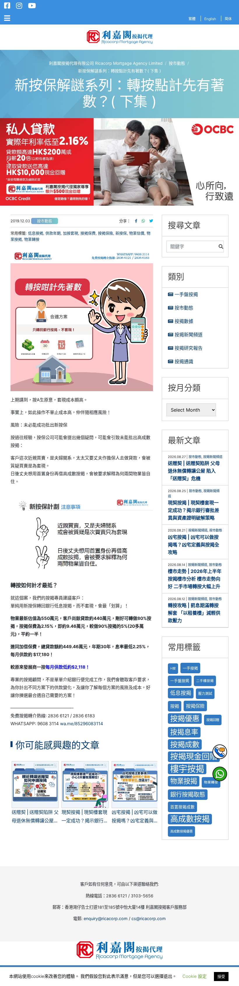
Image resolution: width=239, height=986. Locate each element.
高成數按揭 (190, 819)
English (210, 19)
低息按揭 (35, 233)
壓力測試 (205, 693)
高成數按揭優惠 (181, 831)
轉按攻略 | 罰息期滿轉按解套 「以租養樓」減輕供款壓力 (194, 612)
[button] (119, 162)
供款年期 (53, 233)
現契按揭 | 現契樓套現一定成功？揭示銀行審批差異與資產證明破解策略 (193, 510)
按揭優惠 (184, 718)
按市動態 (44, 221)
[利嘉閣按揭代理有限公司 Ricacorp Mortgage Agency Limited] (119, 37)
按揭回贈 (212, 720)
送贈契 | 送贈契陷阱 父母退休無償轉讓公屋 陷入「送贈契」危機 (194, 470)
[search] (191, 246)
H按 (173, 668)
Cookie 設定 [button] (194, 976)
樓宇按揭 (187, 769)
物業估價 (136, 233)
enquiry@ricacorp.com (106, 918)
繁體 (192, 19)
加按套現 (70, 233)
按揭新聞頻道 (189, 335)
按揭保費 (88, 233)
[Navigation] (7, 18)
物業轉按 (31, 239)
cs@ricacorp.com (148, 918)
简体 (228, 19)
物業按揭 (183, 781)
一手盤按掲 (179, 681)
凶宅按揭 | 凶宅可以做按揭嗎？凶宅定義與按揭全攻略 (193, 544)
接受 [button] (221, 976)
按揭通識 (184, 361)
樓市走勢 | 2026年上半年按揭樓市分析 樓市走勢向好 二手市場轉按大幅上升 (195, 578)
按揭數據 (184, 321)
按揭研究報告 (189, 348)
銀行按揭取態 (187, 794)
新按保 (121, 233)
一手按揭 (190, 668)
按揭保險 (105, 233)
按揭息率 (184, 732)
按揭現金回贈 (193, 756)
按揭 (174, 706)
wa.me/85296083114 (81, 723)
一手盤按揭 (186, 294)
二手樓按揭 (205, 681)
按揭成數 (184, 744)
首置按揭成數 (182, 807)
